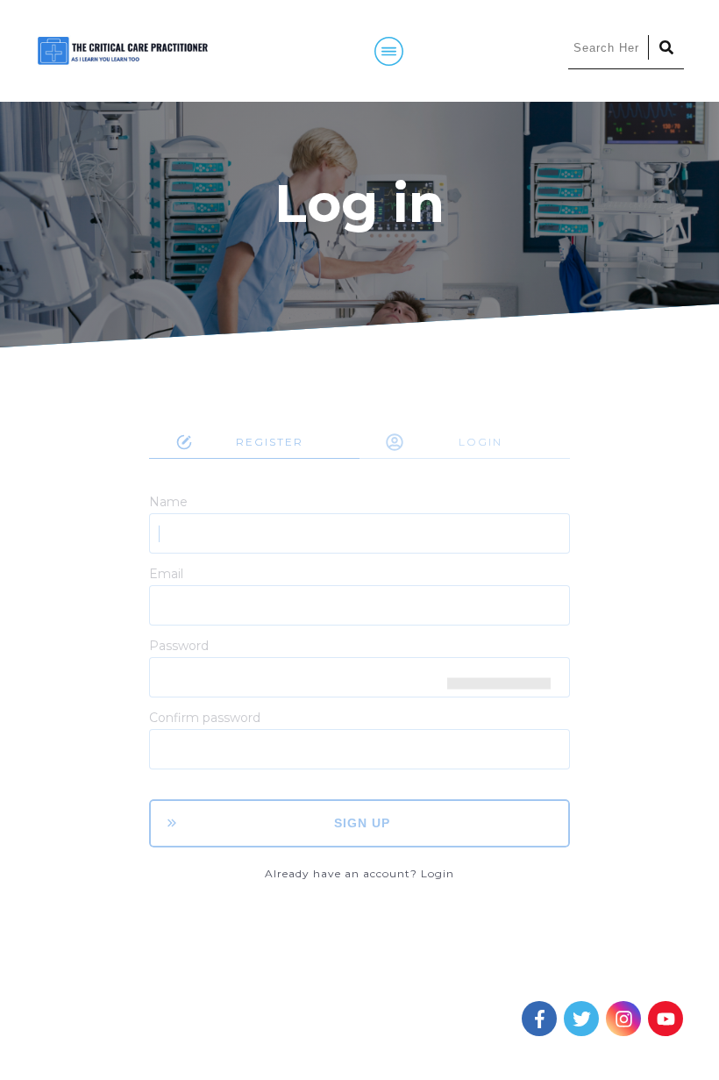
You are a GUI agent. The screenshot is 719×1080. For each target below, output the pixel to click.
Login (437, 873)
